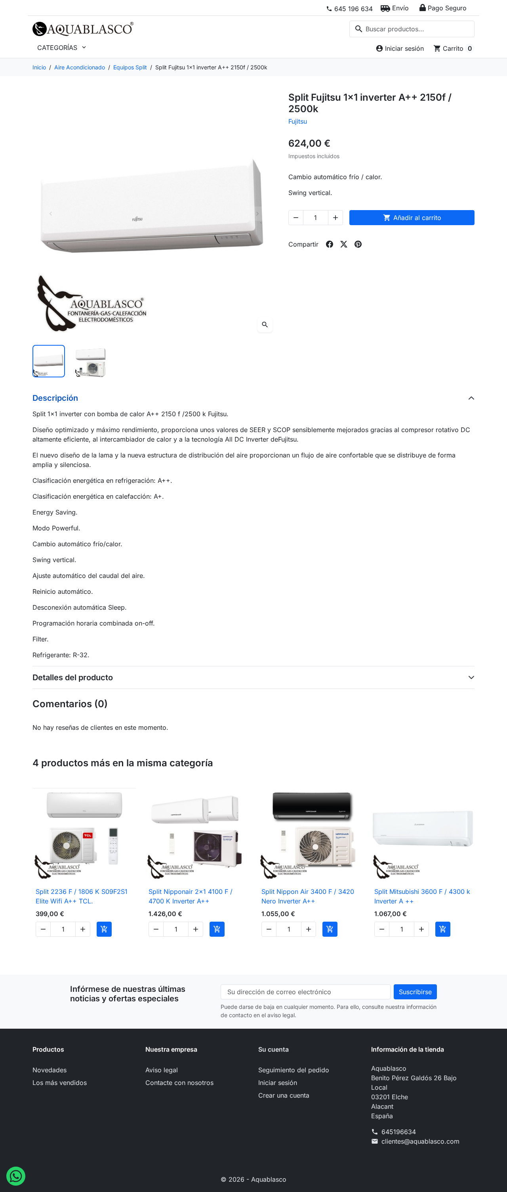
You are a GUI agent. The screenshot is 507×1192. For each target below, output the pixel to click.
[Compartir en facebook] (329, 244)
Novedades (49, 1070)
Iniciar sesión (277, 1083)
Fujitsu (297, 121)
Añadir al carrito (412, 218)
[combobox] (412, 29)
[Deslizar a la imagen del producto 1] (48, 361)
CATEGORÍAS (62, 48)
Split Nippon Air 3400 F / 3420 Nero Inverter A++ (307, 896)
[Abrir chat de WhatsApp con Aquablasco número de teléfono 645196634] (15, 1175)
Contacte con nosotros (179, 1083)
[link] (349, 9)
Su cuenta (273, 1049)
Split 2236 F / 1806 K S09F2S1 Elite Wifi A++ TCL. (82, 896)
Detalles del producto (72, 677)
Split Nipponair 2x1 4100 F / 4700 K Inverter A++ (191, 896)
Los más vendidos (59, 1083)
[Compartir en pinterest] (358, 244)
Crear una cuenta (283, 1095)
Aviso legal (161, 1070)
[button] (394, 8)
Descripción (55, 398)
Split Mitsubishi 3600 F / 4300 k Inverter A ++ (422, 896)
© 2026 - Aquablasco (253, 1179)
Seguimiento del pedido (293, 1070)
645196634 (398, 1132)
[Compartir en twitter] (343, 244)
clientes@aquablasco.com (420, 1141)
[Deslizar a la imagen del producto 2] (90, 361)
